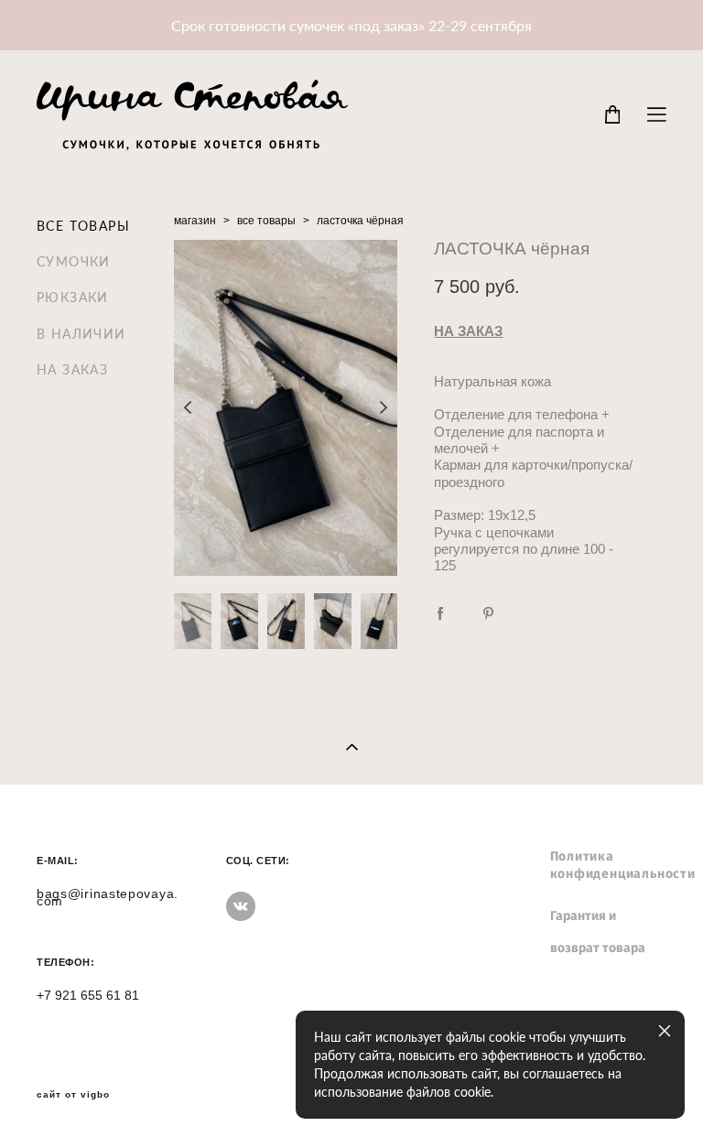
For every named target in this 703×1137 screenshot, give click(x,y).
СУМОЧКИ (74, 261)
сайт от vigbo (73, 1094)
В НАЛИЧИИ (81, 333)
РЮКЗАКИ (73, 297)
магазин (195, 220)
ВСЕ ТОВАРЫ (83, 225)
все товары (266, 220)
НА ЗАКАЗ (72, 369)
